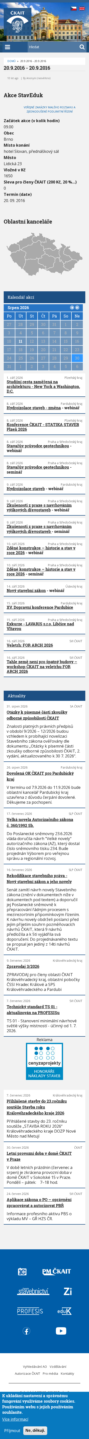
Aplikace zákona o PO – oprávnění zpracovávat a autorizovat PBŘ (39, 1202)
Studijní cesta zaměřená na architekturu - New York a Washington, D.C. (43, 386)
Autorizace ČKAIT (27, 1373)
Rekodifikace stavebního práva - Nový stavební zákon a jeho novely (39, 878)
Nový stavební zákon (26, 590)
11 (20, 341)
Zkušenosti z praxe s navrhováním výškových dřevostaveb (39, 507)
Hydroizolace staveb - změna (34, 407)
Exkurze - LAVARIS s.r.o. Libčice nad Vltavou (40, 626)
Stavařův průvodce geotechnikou (38, 445)
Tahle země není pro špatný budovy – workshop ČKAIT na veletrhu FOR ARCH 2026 (42, 666)
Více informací (15, 1419)
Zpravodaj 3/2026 (23, 966)
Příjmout (12, 1430)
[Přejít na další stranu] (77, 307)
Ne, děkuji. (35, 1430)
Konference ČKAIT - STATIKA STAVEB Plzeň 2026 (43, 427)
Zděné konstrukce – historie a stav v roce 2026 (41, 550)
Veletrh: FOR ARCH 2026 (30, 645)
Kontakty (67, 1373)
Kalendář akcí (21, 297)
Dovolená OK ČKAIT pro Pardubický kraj (40, 776)
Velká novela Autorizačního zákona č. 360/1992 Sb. (40, 822)
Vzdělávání (58, 1366)
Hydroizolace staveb (26, 488)
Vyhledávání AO (35, 1366)
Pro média (50, 1373)
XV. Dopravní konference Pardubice (40, 607)
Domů (11, 61)
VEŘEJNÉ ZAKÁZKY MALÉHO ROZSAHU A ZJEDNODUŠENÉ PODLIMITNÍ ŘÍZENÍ (49, 109)
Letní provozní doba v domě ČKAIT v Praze (39, 1156)
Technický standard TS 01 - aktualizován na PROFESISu (33, 1009)
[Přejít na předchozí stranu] (72, 307)
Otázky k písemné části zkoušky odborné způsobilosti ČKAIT (37, 715)
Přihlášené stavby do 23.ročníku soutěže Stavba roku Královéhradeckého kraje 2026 (37, 1107)
